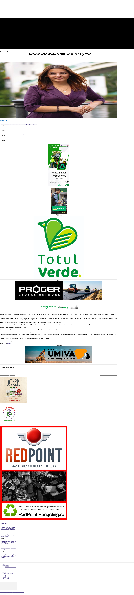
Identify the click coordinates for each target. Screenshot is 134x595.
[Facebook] (42, 37)
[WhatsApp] (111, 59)
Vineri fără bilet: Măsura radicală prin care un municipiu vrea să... (12, 592)
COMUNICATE (7, 571)
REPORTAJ (7, 574)
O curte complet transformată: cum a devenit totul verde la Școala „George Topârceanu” (8, 542)
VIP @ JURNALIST (6, 577)
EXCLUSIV (5, 575)
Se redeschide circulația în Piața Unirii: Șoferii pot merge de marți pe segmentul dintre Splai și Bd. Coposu (8, 556)
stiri (13, 367)
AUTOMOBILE (7, 569)
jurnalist (11, 367)
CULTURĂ (7, 568)
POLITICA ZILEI (6, 578)
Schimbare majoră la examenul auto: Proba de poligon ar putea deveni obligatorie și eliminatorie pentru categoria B (22, 129)
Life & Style (7, 566)
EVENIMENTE (7, 570)
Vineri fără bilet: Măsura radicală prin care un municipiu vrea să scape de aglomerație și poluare (19, 124)
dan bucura (7, 367)
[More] (115, 59)
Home (4, 564)
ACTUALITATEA (6, 565)
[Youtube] (45, 37)
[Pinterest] (108, 59)
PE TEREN (4, 576)
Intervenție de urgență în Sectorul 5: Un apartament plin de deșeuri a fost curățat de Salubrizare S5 (19, 138)
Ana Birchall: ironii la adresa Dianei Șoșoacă (108, 375)
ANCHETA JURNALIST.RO (8, 573)
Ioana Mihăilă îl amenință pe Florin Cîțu (7, 375)
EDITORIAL (5, 572)
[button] (45, 39)
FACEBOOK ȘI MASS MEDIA (4, 51)
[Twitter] (43, 37)
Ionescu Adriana (3, 594)
